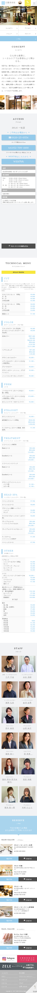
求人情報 (22, 973)
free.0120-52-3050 (20, 872)
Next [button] (32, 102)
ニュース (4, 986)
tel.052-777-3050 (19, 874)
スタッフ (28, 33)
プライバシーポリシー (26, 976)
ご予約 (18, 39)
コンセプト (9, 28)
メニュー (9, 33)
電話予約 (9, 859)
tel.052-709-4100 (18, 147)
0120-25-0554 (20, 137)
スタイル (4, 983)
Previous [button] (5, 102)
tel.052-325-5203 (19, 851)
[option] (18, 102)
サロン (4, 976)
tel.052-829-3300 (19, 913)
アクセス (28, 28)
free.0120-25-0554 (20, 892)
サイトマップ (23, 979)
